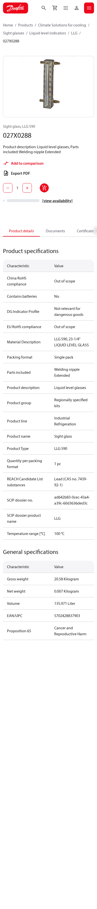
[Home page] (15, 7)
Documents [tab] (55, 230)
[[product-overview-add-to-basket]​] (44, 187)
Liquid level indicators (47, 32)
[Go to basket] (54, 7)
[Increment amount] (27, 188)
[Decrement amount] (7, 188)
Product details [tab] (21, 230)
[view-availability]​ (57, 200)
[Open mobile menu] (89, 7)
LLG (74, 32)
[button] (65, 7)
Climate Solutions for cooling (62, 24)
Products (25, 24)
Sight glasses (13, 32)
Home (8, 24)
